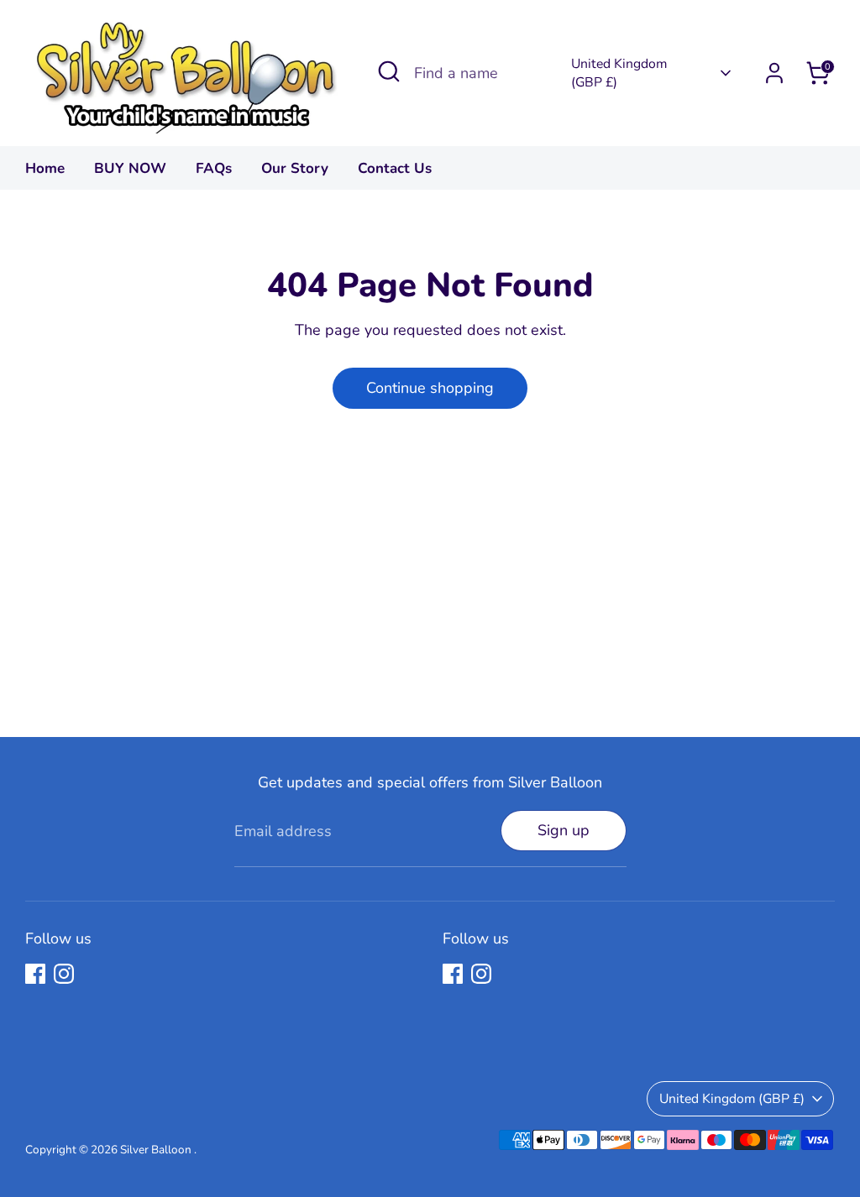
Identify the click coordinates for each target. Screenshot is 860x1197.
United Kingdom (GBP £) (619, 73)
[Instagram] (64, 974)
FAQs (214, 168)
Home (45, 168)
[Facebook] (35, 974)
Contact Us (395, 168)
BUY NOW (130, 168)
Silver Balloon (157, 1150)
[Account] (774, 73)
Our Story (294, 168)
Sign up (564, 830)
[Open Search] (389, 71)
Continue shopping (430, 388)
